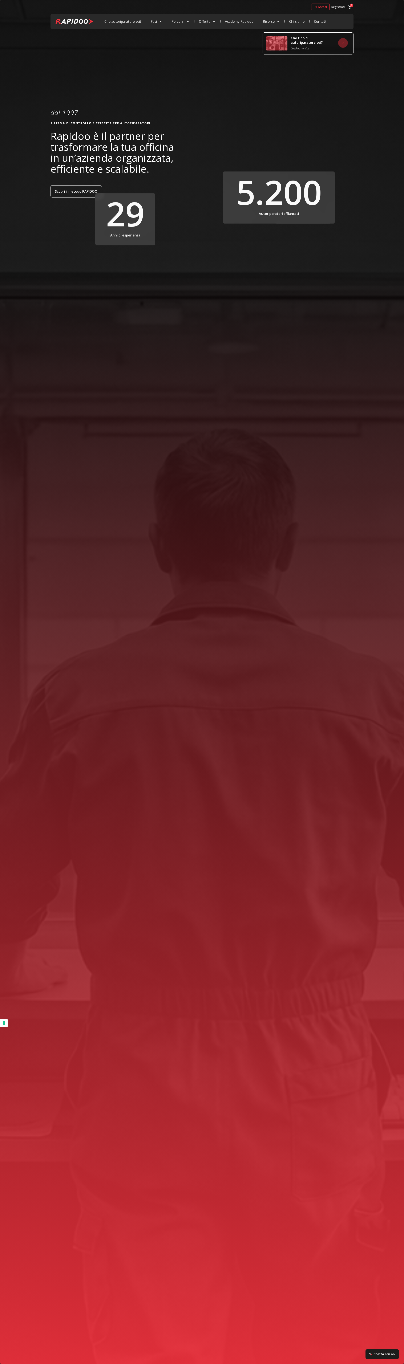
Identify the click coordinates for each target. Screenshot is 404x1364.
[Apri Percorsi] (188, 21)
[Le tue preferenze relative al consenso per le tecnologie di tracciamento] (4, 1023)
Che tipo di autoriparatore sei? (307, 40)
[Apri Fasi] (160, 21)
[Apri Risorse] (278, 21)
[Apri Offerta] (214, 21)
